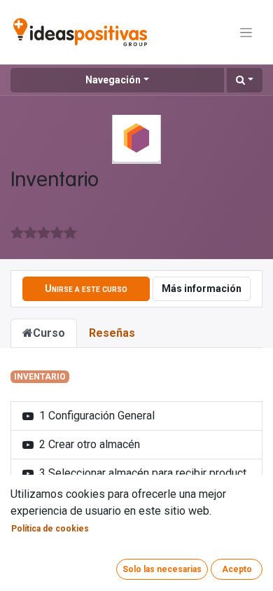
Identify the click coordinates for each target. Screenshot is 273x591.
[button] (244, 80)
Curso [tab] (49, 333)
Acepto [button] (237, 569)
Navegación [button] (113, 79)
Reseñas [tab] (112, 333)
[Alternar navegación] (246, 32)
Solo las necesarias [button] (162, 569)
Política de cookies (50, 529)
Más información (201, 288)
